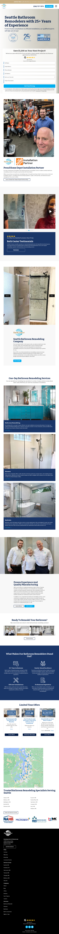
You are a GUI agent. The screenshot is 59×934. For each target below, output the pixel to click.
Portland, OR (6, 867)
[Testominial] (29, 211)
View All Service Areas (11, 812)
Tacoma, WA (6, 872)
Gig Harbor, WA (34, 802)
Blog (5, 888)
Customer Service (8, 859)
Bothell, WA (6, 804)
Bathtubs (6, 909)
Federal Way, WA (34, 799)
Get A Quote (17, 360)
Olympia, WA (6, 875)
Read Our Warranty (29, 734)
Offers (5, 891)
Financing (6, 857)
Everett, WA (33, 797)
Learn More (19, 606)
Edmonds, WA (7, 806)
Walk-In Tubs (7, 914)
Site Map (32, 930)
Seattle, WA (6, 865)
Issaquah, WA (34, 804)
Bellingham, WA (7, 802)
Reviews (16, 250)
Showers (6, 906)
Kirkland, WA (33, 808)
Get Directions (10, 846)
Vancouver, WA (7, 870)
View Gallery (29, 638)
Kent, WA (33, 806)
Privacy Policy (27, 930)
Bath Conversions (8, 911)
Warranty (6, 854)
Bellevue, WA (7, 799)
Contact (5, 852)
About (5, 885)
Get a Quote (49, 6)
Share (11, 729)
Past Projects (7, 896)
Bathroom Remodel (8, 903)
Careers (5, 898)
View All (5, 880)
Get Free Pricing (29, 86)
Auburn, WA (6, 797)
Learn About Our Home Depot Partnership (17, 179)
